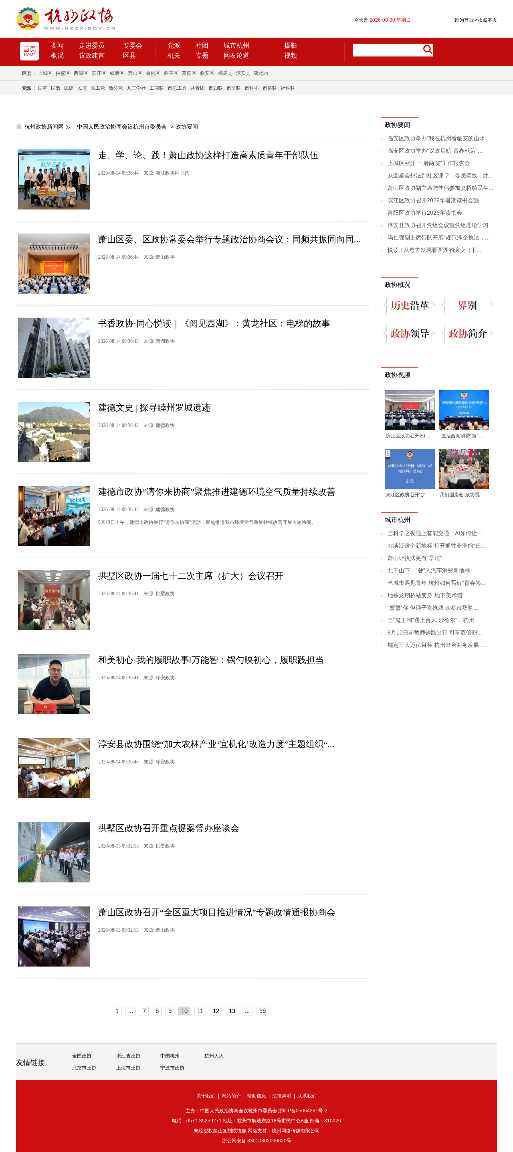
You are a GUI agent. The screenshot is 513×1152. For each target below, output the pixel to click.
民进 (82, 88)
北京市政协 (84, 1068)
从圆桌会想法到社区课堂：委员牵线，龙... (440, 175)
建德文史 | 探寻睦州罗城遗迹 (154, 408)
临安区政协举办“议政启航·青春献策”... (435, 150)
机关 (174, 55)
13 (232, 1010)
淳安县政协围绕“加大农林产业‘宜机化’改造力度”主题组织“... (216, 744)
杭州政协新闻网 (44, 126)
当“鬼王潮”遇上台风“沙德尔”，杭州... (433, 620)
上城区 (45, 73)
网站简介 (231, 1096)
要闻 (57, 45)
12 (216, 1010)
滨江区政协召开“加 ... (408, 494)
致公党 (116, 88)
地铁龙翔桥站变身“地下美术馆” (426, 595)
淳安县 (243, 73)
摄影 (290, 45)
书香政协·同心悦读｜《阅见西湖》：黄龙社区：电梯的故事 (214, 323)
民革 (42, 88)
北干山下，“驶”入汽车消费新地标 (429, 570)
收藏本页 (486, 20)
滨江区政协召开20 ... (408, 436)
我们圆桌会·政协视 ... (462, 494)
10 (184, 1010)
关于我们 (206, 1096)
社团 (202, 45)
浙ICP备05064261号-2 (302, 1111)
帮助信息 (256, 1096)
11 (200, 1010)
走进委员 (92, 45)
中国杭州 (170, 1056)
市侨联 (270, 88)
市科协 (251, 88)
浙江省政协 (128, 1056)
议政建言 (92, 55)
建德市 (261, 73)
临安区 (207, 73)
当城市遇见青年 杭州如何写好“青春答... (437, 583)
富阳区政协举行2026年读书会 (425, 212)
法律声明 (281, 1096)
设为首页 (464, 20)
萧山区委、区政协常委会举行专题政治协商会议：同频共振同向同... (229, 239)
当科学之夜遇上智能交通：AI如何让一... (437, 533)
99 (262, 1010)
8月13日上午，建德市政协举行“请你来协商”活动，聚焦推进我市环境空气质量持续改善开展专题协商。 (207, 522)
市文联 (233, 88)
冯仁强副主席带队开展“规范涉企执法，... (439, 237)
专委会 (132, 45)
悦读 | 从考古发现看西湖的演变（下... (434, 250)
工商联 (156, 88)
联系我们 (307, 1096)
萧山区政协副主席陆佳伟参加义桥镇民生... (440, 188)
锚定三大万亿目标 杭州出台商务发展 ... (436, 645)
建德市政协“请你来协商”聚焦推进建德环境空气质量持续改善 (216, 492)
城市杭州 (236, 45)
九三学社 (136, 88)
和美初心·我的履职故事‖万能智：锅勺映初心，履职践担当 (211, 660)
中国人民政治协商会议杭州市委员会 (122, 126)
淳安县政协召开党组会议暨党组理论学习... (440, 225)
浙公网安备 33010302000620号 (256, 1141)
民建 (69, 88)
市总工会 (177, 88)
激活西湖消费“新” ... (462, 436)
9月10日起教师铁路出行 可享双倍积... (435, 632)
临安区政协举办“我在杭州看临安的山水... (439, 138)
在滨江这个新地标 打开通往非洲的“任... (437, 545)
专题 (202, 55)
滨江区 (99, 73)
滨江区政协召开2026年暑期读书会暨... (436, 200)
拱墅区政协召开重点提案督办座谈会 (168, 828)
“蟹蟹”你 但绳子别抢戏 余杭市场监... (433, 607)
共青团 (197, 88)
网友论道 (236, 55)
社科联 (288, 88)
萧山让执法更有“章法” (415, 558)
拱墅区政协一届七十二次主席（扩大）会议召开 (190, 576)
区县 (129, 55)
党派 (174, 45)
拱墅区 (63, 73)
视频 (290, 55)
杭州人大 (214, 1056)
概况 (57, 55)
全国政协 (81, 1056)
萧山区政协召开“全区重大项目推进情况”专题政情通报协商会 (216, 912)
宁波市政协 (172, 1068)
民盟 (56, 88)
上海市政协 (128, 1068)
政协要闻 (187, 126)
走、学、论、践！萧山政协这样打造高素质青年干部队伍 (208, 155)
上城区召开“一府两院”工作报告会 (429, 163)
